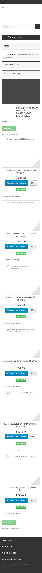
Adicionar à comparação (12, 196)
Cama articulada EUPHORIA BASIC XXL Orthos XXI (21, 425)
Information (11, 64)
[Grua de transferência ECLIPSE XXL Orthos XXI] (21, 216)
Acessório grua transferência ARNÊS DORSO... (21, 298)
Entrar (37, 2)
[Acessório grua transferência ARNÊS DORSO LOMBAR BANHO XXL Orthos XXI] (21, 279)
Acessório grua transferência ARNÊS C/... (21, 361)
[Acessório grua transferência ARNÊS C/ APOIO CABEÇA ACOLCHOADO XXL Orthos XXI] (21, 343)
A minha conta (9, 552)
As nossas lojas (12, 73)
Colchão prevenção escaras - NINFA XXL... (21, 489)
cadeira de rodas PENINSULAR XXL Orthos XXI (21, 171)
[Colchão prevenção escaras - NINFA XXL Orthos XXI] (21, 469)
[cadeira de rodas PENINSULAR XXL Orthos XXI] (21, 152)
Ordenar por (6, 122)
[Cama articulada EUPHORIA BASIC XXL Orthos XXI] (21, 406)
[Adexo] (21, 12)
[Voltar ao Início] (4, 54)
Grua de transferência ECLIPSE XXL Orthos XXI (21, 235)
